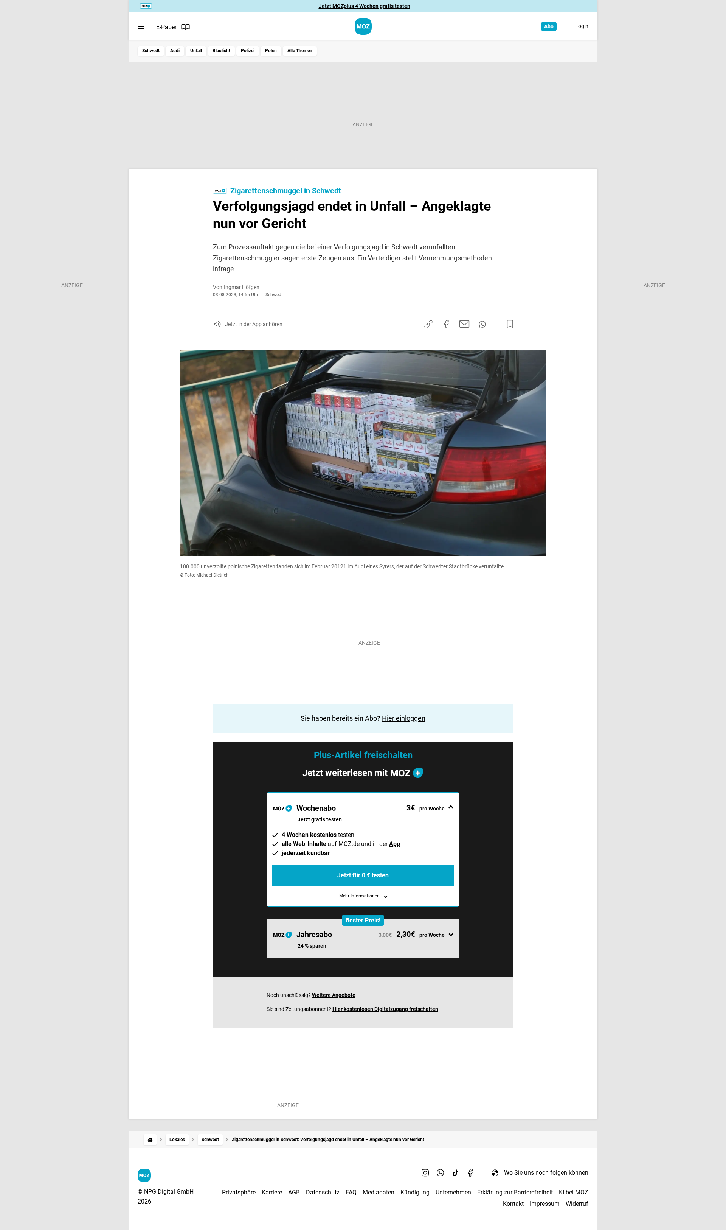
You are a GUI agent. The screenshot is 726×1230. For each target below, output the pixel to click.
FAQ (351, 1192)
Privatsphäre (239, 1192)
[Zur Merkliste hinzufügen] (508, 324)
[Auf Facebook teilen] (446, 323)
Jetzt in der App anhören (253, 324)
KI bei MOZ (573, 1192)
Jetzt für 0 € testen (363, 875)
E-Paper (166, 27)
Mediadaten (378, 1192)
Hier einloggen (403, 718)
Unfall (196, 50)
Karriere (272, 1192)
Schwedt (151, 50)
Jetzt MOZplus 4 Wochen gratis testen (364, 6)
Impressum (545, 1203)
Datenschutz (323, 1192)
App (394, 843)
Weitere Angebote (333, 995)
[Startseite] (150, 1139)
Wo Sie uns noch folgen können (546, 1172)
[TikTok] (456, 1172)
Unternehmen (453, 1192)
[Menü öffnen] (141, 26)
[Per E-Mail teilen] (464, 323)
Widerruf (577, 1203)
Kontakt (513, 1203)
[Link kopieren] (428, 324)
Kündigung (415, 1192)
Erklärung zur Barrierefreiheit (515, 1192)
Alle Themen (299, 50)
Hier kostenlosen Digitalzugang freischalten (385, 1009)
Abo (549, 26)
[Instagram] (425, 1172)
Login (581, 26)
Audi (175, 50)
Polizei (247, 50)
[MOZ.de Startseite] (363, 26)
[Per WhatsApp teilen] (482, 324)
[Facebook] (471, 1172)
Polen (271, 50)
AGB (294, 1192)
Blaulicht (221, 50)
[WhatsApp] (440, 1172)
